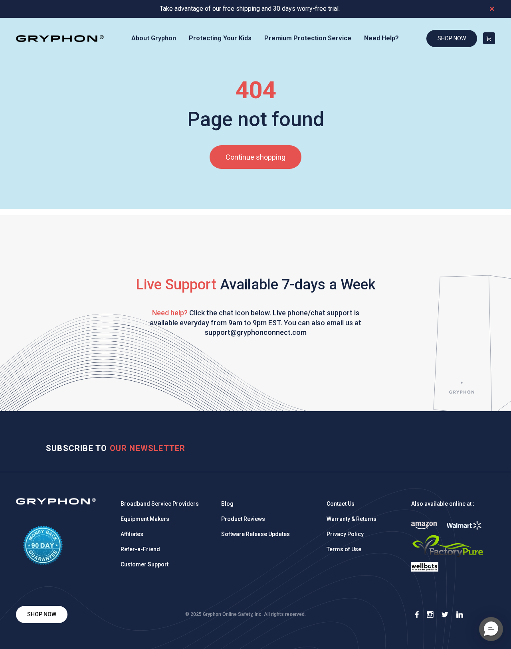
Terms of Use (344, 549)
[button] (491, 629)
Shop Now (452, 38)
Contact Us (341, 504)
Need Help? (381, 38)
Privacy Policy (345, 534)
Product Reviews (243, 519)
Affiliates (132, 534)
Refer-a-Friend (140, 549)
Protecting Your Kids (220, 38)
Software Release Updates (255, 534)
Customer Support (144, 564)
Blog (227, 504)
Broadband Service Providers (160, 504)
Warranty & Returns (351, 519)
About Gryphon (153, 38)
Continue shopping (255, 157)
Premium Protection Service (307, 38)
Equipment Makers (145, 519)
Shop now (41, 614)
